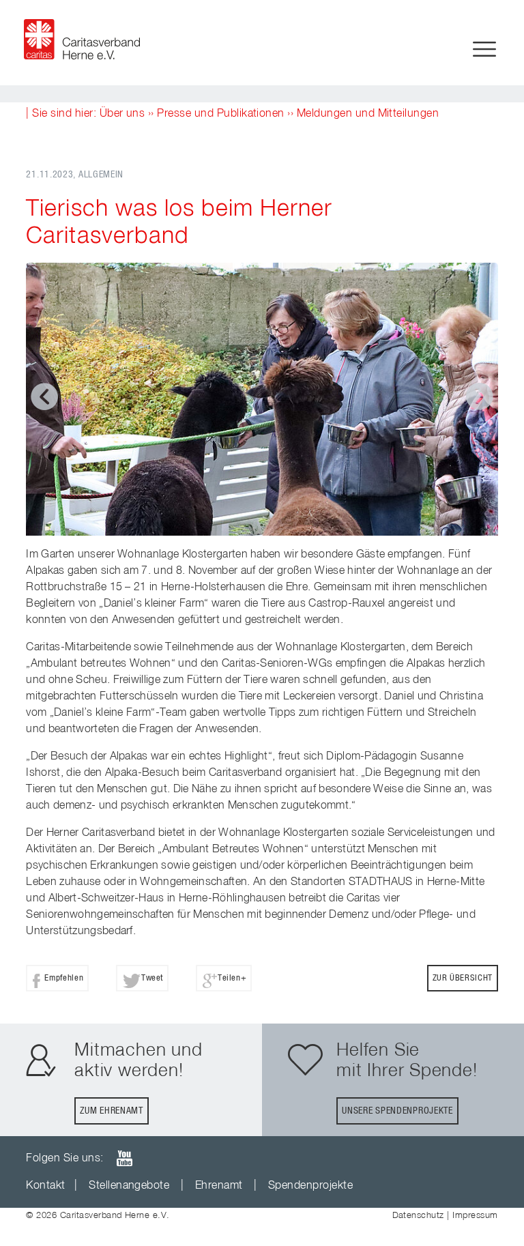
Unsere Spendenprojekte (397, 1111)
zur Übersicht (463, 978)
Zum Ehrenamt (111, 1111)
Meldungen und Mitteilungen (368, 113)
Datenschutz (418, 1215)
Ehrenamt (219, 1185)
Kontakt (45, 1185)
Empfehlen (63, 978)
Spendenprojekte (310, 1185)
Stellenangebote (129, 1185)
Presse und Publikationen (221, 113)
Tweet (152, 978)
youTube (124, 1158)
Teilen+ (232, 978)
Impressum (474, 1215)
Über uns (122, 113)
